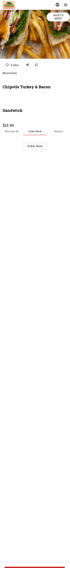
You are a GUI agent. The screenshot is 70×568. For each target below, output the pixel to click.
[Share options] (27, 65)
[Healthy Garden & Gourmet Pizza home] (17, 5)
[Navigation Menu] (65, 5)
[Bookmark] (36, 65)
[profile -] (57, 5)
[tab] (58, 131)
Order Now (35, 146)
